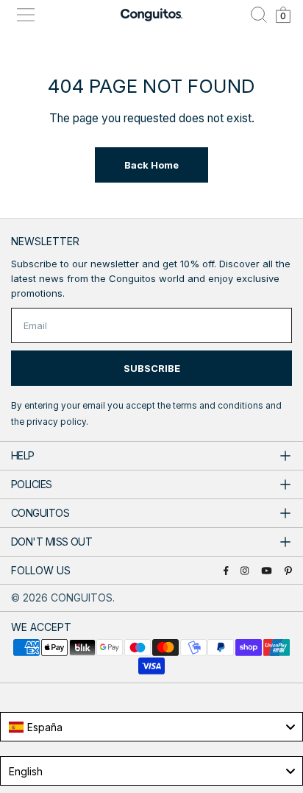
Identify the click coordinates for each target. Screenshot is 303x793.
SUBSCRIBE (152, 368)
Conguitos (82, 597)
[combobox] (151, 726)
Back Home (151, 165)
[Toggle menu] (25, 15)
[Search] (259, 14)
